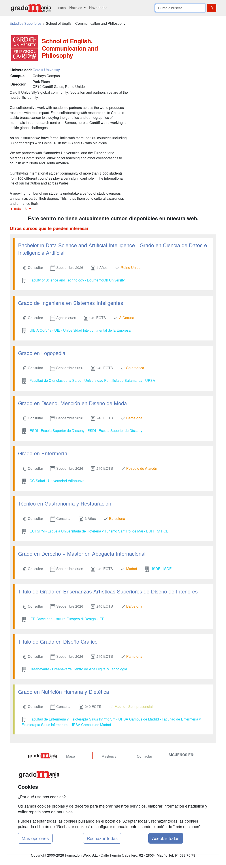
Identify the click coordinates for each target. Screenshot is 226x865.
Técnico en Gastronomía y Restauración (64, 503)
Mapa (70, 756)
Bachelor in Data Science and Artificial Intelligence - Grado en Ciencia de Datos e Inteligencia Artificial (112, 248)
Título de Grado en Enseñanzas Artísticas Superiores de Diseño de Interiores (108, 591)
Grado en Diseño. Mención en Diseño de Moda (72, 403)
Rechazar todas (102, 838)
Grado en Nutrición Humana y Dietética (63, 691)
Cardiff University (46, 69)
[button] (69, 208)
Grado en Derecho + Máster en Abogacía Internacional (81, 553)
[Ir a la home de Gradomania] (31, 8)
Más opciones (35, 838)
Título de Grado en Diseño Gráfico (58, 641)
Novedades (98, 7)
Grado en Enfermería (42, 453)
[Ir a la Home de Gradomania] (42, 755)
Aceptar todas (165, 838)
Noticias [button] (76, 7)
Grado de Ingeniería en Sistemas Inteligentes (70, 302)
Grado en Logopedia (41, 353)
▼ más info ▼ (21, 208)
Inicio (61, 7)
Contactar (144, 756)
